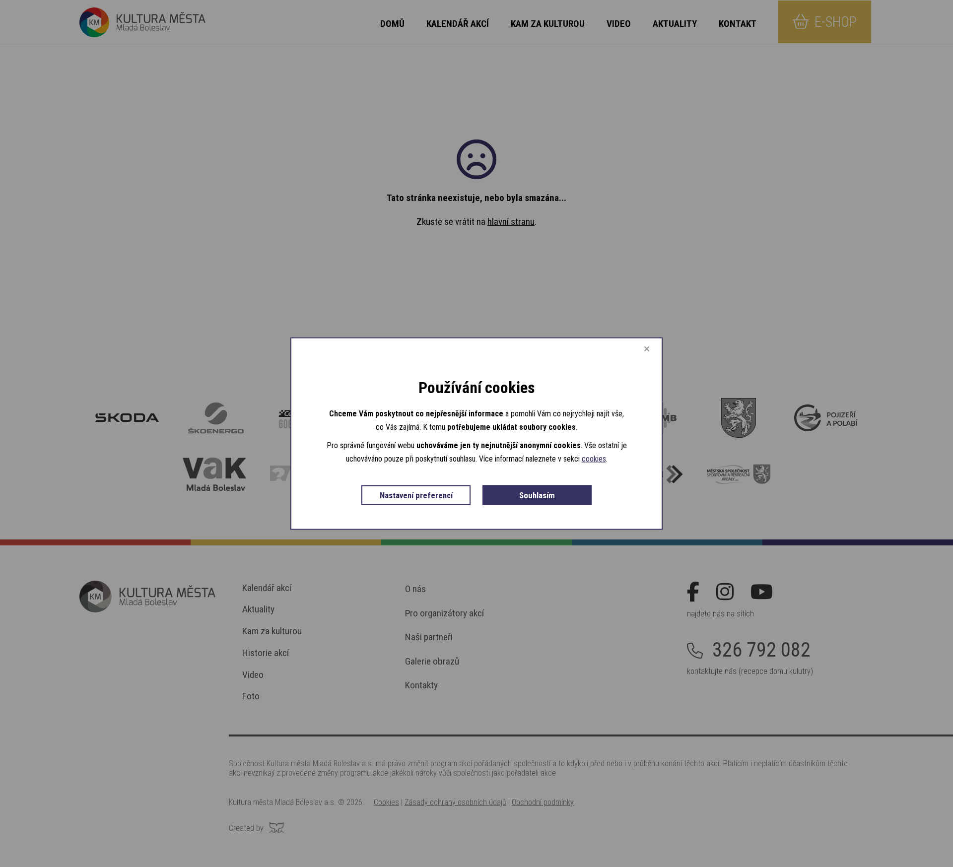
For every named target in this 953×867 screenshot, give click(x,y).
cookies (594, 459)
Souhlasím (537, 495)
